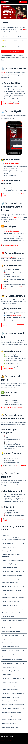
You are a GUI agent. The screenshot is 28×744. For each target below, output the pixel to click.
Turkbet (3, 72)
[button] (14, 535)
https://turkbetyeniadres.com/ (11, 103)
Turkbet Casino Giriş (21, 465)
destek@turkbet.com (15, 315)
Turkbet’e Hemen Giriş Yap (11, 245)
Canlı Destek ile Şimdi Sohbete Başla (12, 407)
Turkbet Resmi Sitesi (8, 368)
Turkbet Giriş (23, 1)
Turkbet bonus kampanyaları (8, 257)
